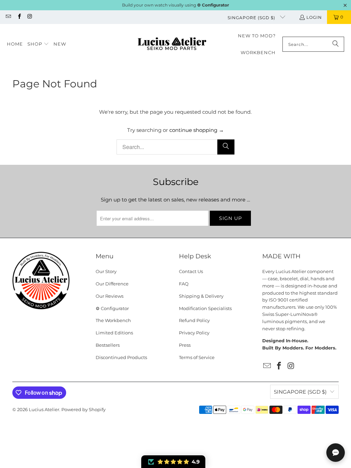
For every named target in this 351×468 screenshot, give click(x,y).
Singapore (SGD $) (252, 17)
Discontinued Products (121, 357)
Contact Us (191, 271)
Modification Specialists (205, 308)
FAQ (184, 283)
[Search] (335, 44)
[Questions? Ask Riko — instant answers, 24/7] (335, 452)
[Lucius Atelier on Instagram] (30, 17)
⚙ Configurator (112, 308)
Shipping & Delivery (201, 296)
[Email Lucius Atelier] (8, 17)
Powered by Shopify (83, 409)
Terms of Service (197, 357)
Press (185, 345)
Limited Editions (114, 332)
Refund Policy (194, 320)
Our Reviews (109, 296)
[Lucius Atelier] (172, 44)
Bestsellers (108, 345)
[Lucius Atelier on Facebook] (19, 17)
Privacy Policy (194, 332)
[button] (38, 44)
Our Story (106, 271)
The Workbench (113, 320)
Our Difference (112, 283)
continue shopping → (196, 130)
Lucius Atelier (44, 409)
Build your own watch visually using (175, 5)
